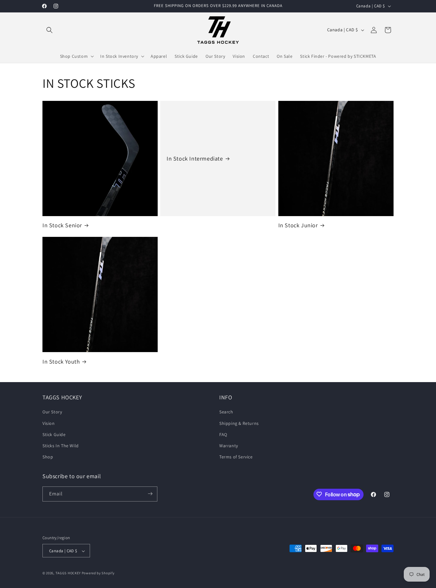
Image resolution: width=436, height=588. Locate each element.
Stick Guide (54, 434)
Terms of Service (236, 457)
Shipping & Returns (239, 423)
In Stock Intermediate (195, 158)
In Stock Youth (61, 361)
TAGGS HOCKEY (68, 573)
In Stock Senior (62, 225)
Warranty (228, 446)
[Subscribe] (150, 493)
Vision (48, 423)
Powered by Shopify (98, 573)
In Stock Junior (298, 225)
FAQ (223, 434)
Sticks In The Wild (60, 446)
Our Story (52, 412)
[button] (49, 30)
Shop (47, 457)
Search (226, 412)
